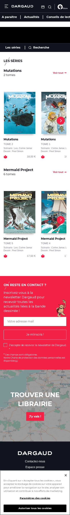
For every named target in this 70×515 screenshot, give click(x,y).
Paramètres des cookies (35, 498)
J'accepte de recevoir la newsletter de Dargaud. (37, 345)
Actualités (31, 17)
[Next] (61, 121)
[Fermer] (66, 475)
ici (16, 360)
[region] (35, 492)
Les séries (12, 47)
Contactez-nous (35, 461)
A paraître (9, 17)
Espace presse (35, 467)
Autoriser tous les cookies (35, 508)
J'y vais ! (35, 416)
